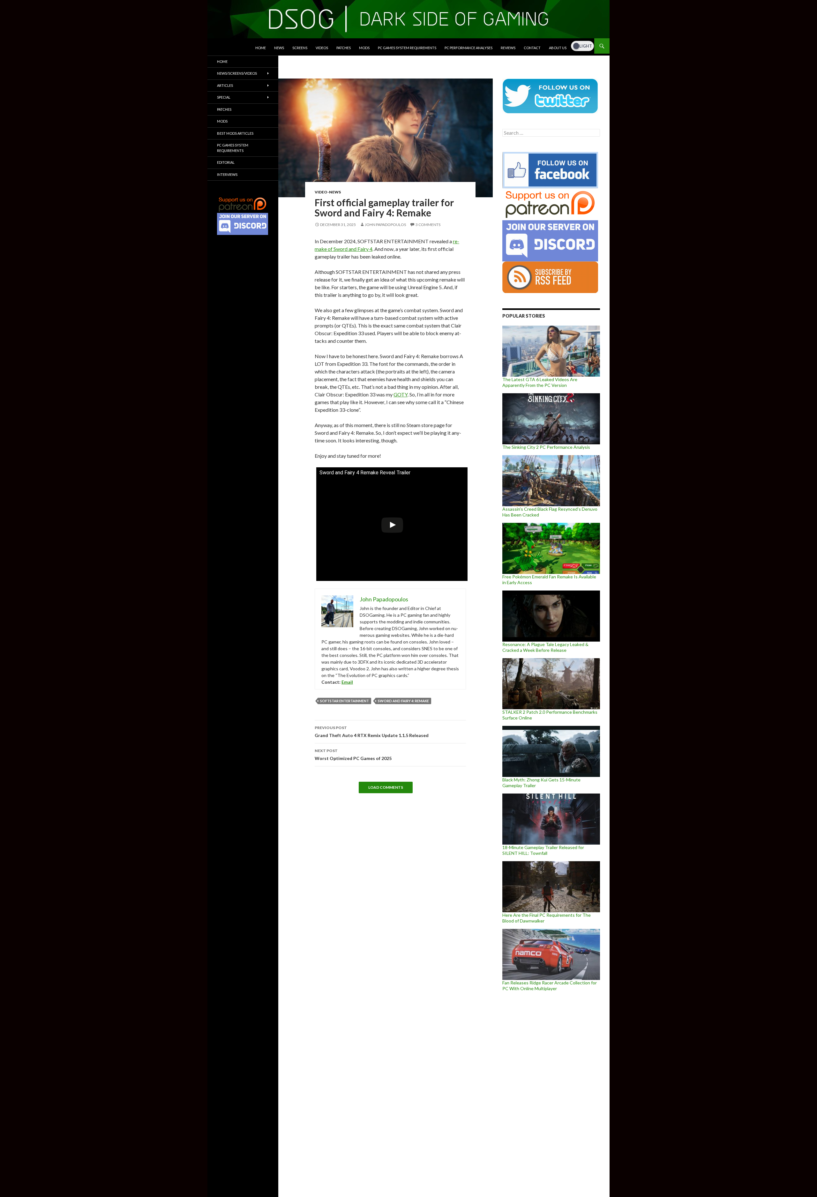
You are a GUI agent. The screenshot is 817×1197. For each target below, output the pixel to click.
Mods (364, 48)
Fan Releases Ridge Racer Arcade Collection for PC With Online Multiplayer (549, 985)
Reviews (508, 48)
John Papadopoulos (385, 224)
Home (260, 48)
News (279, 48)
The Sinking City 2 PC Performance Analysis (546, 447)
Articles (225, 85)
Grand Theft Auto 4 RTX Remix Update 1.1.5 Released (372, 731)
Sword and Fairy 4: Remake (403, 701)
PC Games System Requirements (407, 48)
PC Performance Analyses (468, 48)
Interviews (227, 174)
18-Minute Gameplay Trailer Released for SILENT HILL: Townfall (543, 850)
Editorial (226, 162)
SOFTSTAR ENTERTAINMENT (344, 701)
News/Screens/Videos (237, 73)
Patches (343, 48)
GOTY (401, 394)
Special (223, 97)
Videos (322, 48)
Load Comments (385, 787)
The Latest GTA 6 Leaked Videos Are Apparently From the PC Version (539, 382)
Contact (532, 48)
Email (347, 682)
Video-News (328, 192)
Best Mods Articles (235, 133)
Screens (299, 48)
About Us (557, 48)
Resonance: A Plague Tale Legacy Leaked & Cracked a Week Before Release (545, 647)
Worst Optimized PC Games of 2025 (353, 754)
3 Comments (428, 224)
